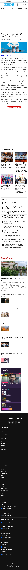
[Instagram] (16, 422)
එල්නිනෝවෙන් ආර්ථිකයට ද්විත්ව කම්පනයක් (13, 236)
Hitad (2, 475)
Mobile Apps (3, 492)
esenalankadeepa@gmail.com (8, 508)
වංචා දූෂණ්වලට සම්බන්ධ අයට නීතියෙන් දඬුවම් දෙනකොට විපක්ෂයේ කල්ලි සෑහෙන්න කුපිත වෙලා (15, 217)
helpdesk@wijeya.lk (6, 515)
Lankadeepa (3, 429)
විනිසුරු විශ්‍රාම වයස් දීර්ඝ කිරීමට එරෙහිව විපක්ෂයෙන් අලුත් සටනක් (13, 227)
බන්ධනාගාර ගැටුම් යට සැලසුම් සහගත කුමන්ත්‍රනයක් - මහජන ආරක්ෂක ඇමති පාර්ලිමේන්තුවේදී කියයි (15, 246)
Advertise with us (4, 490)
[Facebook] (9, 422)
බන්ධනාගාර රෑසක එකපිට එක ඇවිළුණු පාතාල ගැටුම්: (15, 222)
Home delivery (4, 488)
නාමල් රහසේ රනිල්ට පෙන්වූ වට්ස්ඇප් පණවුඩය (15, 207)
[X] (12, 422)
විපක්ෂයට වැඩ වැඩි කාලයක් (13, 202)
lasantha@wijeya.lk (6, 554)
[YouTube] (19, 422)
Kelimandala (3, 449)
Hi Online (3, 445)
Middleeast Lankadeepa (6, 442)
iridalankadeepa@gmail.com (8, 522)
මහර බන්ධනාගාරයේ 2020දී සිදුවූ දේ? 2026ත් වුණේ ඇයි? (14, 212)
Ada (2, 432)
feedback (3, 494)
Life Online (3, 443)
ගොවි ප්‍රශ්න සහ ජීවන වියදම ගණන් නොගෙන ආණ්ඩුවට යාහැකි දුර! (14, 240)
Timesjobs (3, 477)
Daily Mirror (3, 431)
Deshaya (3, 440)
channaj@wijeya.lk (6, 537)
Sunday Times (4, 434)
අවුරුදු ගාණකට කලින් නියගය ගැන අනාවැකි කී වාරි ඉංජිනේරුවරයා (13, 231)
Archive (2, 495)
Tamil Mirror (3, 438)
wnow (2, 453)
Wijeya (2, 451)
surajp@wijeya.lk (6, 547)
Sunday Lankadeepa (5, 463)
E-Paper (2, 486)
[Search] (18, 4)
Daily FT (2, 436)
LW (1, 447)
